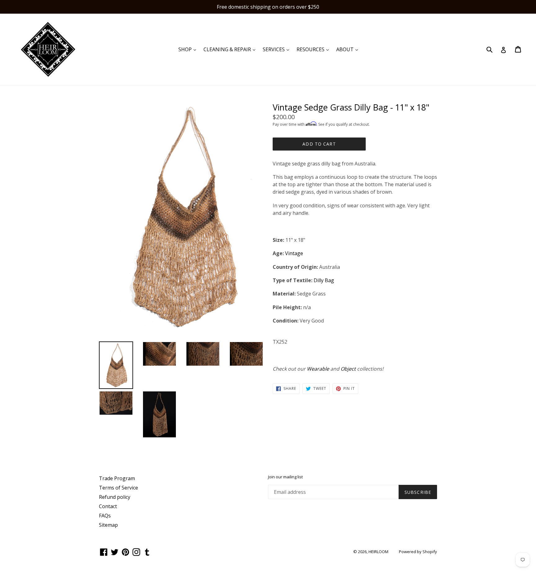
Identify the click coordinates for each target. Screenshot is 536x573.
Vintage (294, 253)
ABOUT (348, 49)
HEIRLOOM (378, 551)
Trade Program (117, 478)
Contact (108, 506)
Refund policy (114, 497)
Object (348, 368)
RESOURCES (314, 49)
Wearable (318, 368)
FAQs (105, 515)
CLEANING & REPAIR (230, 49)
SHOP (188, 49)
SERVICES (277, 49)
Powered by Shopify (418, 551)
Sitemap (108, 524)
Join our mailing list (285, 477)
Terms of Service (118, 487)
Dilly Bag (324, 280)
